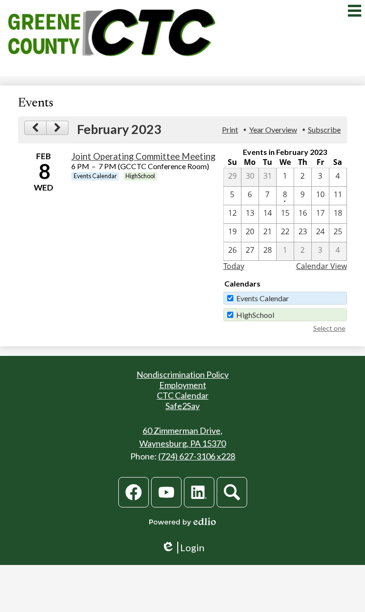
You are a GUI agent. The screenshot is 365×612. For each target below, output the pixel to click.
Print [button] (230, 129)
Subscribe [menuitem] (324, 129)
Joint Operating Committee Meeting (143, 156)
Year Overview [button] (273, 129)
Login (182, 548)
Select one (329, 328)
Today (233, 266)
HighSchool (255, 314)
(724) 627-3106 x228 (196, 456)
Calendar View (321, 266)
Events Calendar (262, 298)
